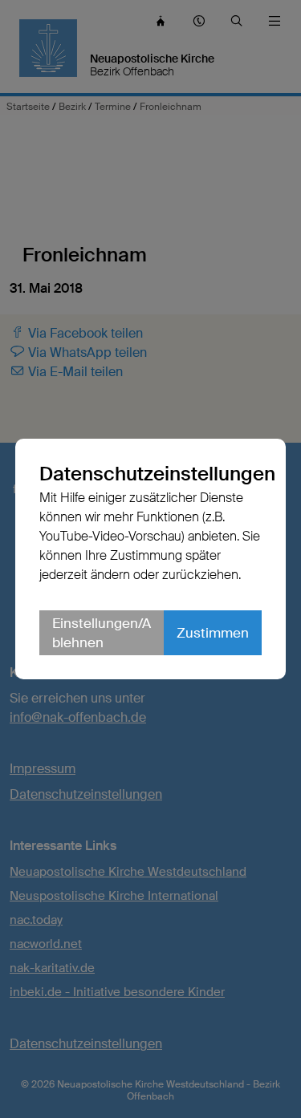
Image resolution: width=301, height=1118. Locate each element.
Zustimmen (213, 633)
